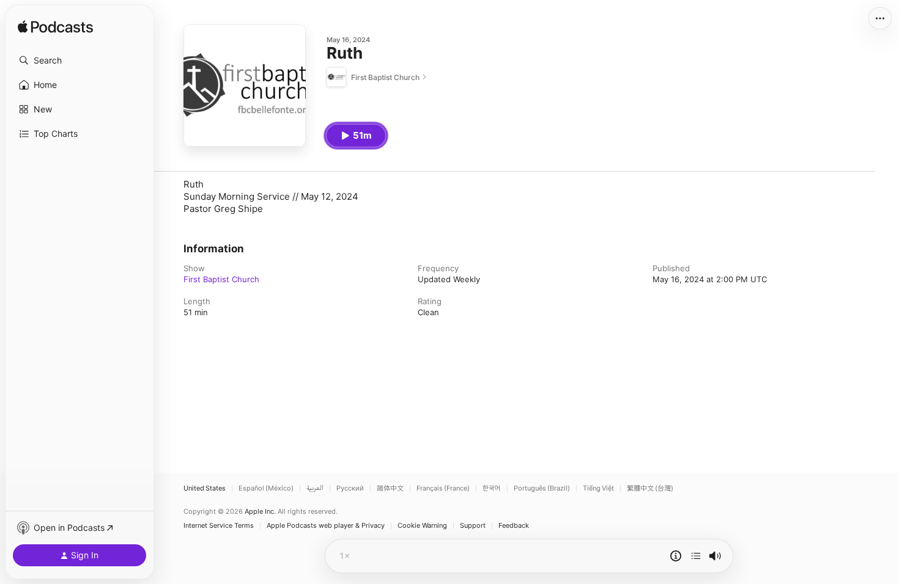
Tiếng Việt (598, 488)
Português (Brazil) (542, 488)
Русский (350, 488)
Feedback (513, 525)
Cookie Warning (422, 525)
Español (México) (266, 488)
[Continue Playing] (696, 555)
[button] (79, 60)
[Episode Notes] (675, 555)
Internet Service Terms (218, 525)
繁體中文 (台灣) (650, 488)
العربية (315, 488)
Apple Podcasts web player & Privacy (326, 525)
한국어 (492, 488)
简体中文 (390, 488)
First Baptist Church (221, 279)
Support (473, 525)
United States (204, 488)
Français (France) (443, 488)
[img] (55, 27)
